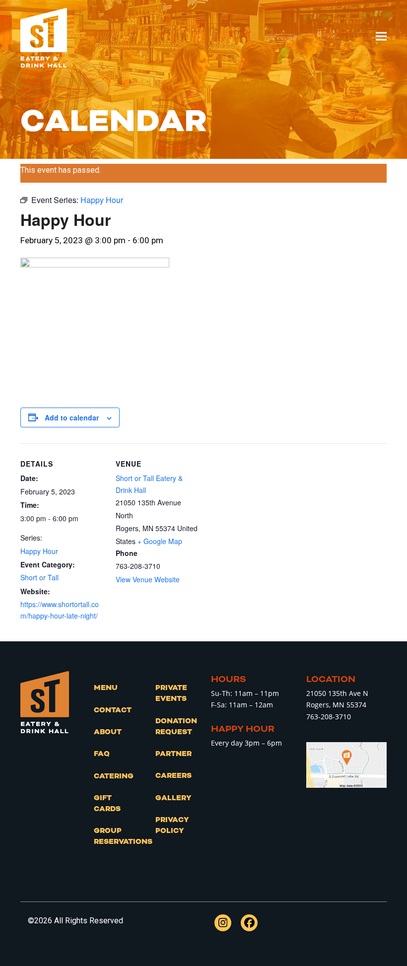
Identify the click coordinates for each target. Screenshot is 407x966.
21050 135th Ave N (337, 693)
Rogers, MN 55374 (336, 704)
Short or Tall (39, 577)
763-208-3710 (328, 716)
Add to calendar (72, 417)
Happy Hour (39, 551)
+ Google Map (159, 541)
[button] (381, 36)
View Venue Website (148, 579)
